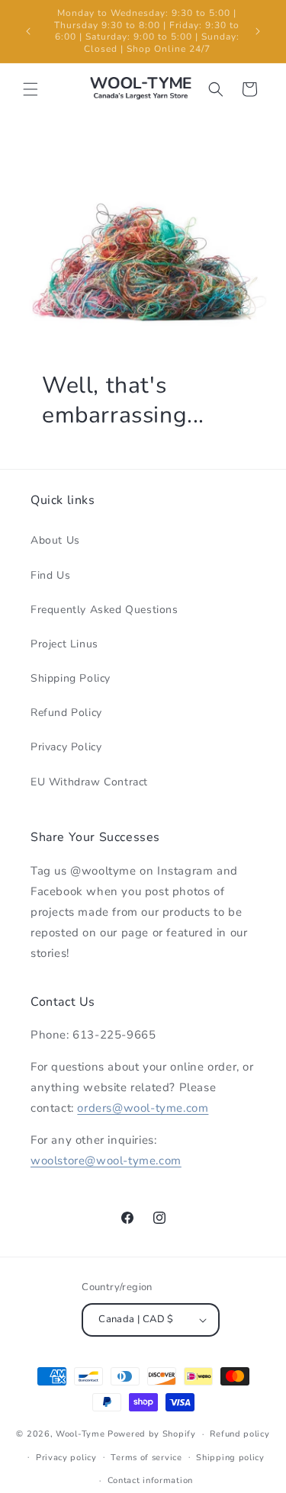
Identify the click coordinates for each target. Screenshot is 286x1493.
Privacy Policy (66, 747)
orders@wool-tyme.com (142, 1108)
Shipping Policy (71, 678)
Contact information (150, 1480)
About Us (55, 540)
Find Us (50, 575)
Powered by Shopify (152, 1434)
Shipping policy (230, 1457)
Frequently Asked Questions (104, 609)
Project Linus (64, 644)
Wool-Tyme (80, 1434)
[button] (30, 89)
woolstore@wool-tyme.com (106, 1160)
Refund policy (239, 1434)
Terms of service (146, 1457)
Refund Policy (66, 712)
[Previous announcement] (28, 31)
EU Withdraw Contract (89, 782)
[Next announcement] (258, 31)
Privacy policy (66, 1457)
